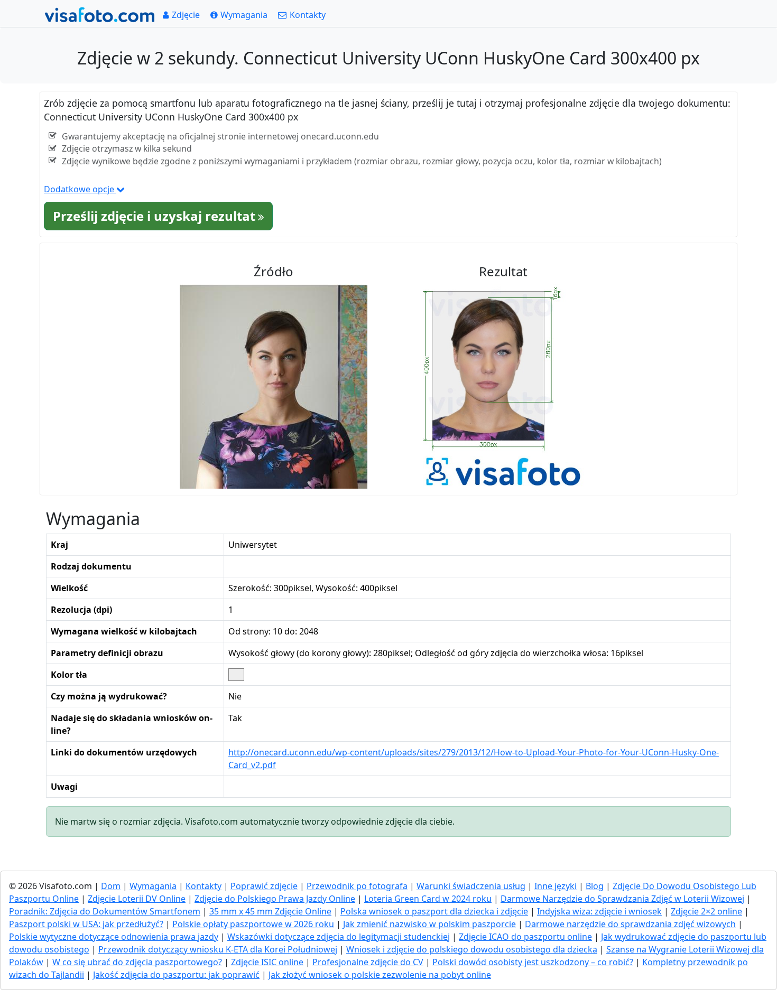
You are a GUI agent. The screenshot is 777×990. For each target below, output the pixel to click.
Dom (111, 886)
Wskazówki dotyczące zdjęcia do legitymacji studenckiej (338, 936)
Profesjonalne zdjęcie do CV (367, 962)
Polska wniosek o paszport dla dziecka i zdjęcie (434, 911)
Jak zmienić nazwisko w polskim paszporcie (429, 924)
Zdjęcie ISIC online (267, 962)
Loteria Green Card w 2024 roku (428, 898)
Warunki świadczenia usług (471, 886)
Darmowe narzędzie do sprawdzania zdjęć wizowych (630, 924)
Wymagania (153, 886)
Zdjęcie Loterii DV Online (137, 898)
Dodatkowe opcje (80, 189)
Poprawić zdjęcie (264, 886)
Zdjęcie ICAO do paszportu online (525, 936)
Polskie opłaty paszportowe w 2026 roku (253, 924)
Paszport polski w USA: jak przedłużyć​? (86, 924)
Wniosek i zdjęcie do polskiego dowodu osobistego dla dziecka (471, 949)
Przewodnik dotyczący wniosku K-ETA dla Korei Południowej (217, 949)
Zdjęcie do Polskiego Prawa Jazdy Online (275, 898)
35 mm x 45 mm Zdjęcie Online (270, 911)
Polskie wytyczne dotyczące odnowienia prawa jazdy (113, 936)
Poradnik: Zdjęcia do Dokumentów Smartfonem (104, 911)
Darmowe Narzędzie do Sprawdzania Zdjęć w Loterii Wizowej (622, 898)
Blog (595, 886)
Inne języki (555, 886)
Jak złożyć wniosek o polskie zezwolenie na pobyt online (380, 974)
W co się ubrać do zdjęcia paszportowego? (137, 962)
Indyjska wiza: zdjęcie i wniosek (599, 911)
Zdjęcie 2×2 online (706, 911)
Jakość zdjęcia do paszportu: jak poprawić (176, 974)
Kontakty (203, 886)
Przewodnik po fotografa (357, 886)
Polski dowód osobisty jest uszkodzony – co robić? (532, 962)
